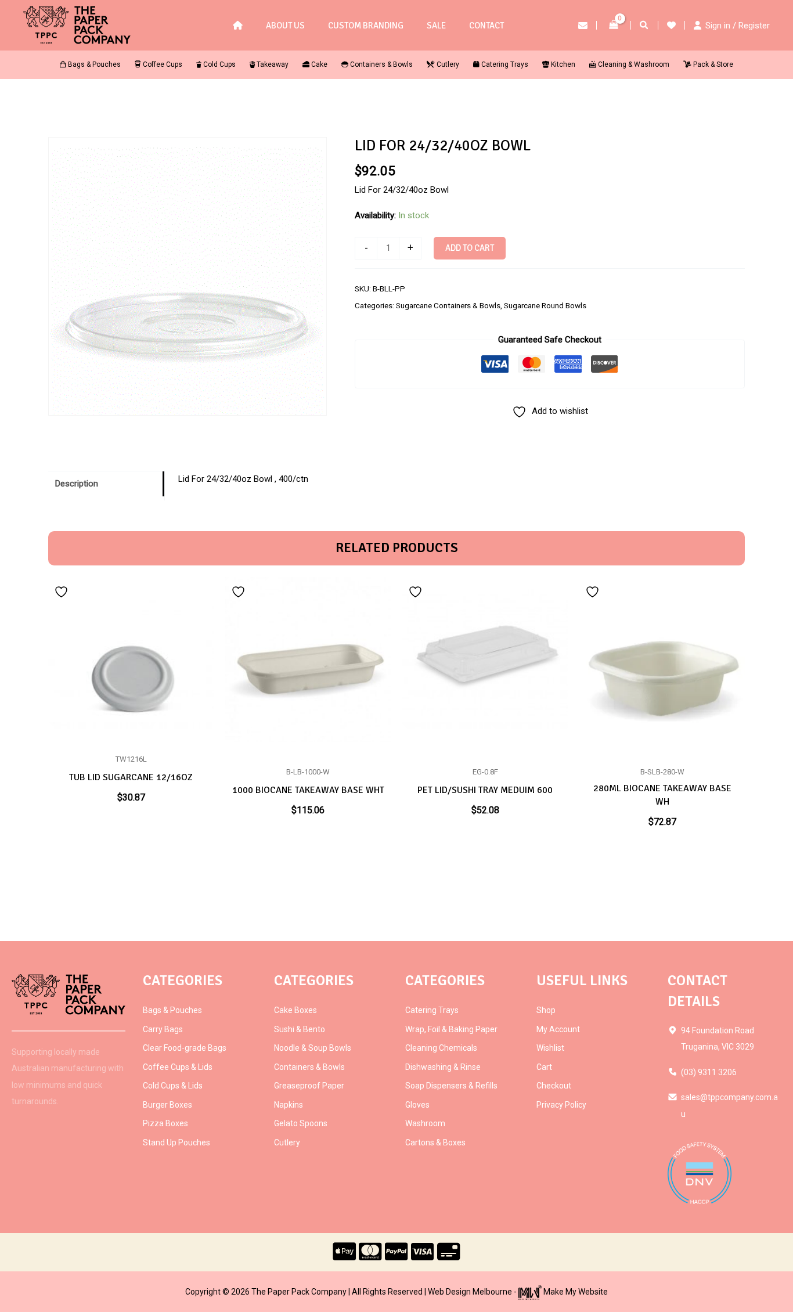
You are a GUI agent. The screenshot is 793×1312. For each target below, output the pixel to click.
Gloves (417, 1104)
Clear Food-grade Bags (184, 1048)
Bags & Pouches (172, 1010)
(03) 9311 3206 (709, 1072)
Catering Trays (432, 1010)
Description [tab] (76, 483)
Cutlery (287, 1142)
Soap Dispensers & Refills (451, 1085)
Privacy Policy (561, 1104)
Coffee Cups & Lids (177, 1067)
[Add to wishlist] (62, 591)
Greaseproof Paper (309, 1085)
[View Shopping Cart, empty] (613, 25)
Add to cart (469, 248)
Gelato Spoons (300, 1123)
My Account (558, 1029)
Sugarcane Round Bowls (545, 305)
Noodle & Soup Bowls (312, 1048)
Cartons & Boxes (435, 1142)
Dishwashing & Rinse (443, 1067)
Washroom (425, 1123)
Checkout (553, 1085)
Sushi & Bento (299, 1029)
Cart (544, 1067)
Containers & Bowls (309, 1067)
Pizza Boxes (165, 1123)
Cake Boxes (295, 1010)
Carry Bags (163, 1029)
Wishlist (550, 1048)
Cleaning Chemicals (441, 1048)
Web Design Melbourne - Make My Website (518, 1291)
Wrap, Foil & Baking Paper (451, 1029)
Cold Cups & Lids (173, 1085)
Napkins (288, 1104)
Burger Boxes (167, 1104)
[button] (644, 26)
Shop (546, 1010)
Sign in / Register (737, 25)
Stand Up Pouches (176, 1142)
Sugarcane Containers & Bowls (448, 305)
